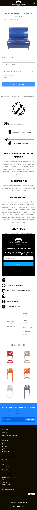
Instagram (6, 449)
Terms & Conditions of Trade (9, 477)
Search (3, 464)
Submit (31, 494)
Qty (5, 78)
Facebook (6, 444)
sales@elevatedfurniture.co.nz (9, 435)
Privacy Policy (5, 482)
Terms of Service (6, 466)
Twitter (5, 446)
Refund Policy (5, 480)
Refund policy (5, 469)
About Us (4, 462)
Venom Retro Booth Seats (13, 161)
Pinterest (6, 451)
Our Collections (5, 459)
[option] (18, 37)
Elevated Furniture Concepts (18, 502)
